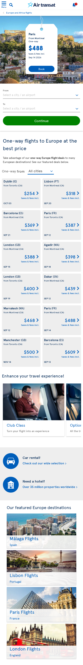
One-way (9, 171)
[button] (41, 120)
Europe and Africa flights (19, 12)
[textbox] (41, 94)
